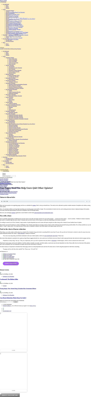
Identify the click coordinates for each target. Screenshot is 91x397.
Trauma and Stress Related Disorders (8, 192)
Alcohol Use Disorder (13, 16)
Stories (7, 6)
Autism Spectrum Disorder (15, 92)
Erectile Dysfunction (13, 27)
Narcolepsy (11, 35)
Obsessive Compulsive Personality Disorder (18, 35)
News (7, 5)
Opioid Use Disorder (13, 28)
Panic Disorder (12, 69)
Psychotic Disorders (10, 120)
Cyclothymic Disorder (13, 76)
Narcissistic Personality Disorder (16, 117)
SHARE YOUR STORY (11, 263)
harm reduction (21, 233)
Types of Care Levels (13, 62)
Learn (4, 9)
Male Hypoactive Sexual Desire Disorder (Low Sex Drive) (22, 18)
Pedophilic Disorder (13, 112)
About (7, 43)
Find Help (5, 35)
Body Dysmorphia (13, 106)
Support (7, 45)
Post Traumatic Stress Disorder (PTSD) (17, 33)
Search (4, 173)
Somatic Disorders (10, 138)
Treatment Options (10, 10)
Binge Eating (11, 99)
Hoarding (11, 107)
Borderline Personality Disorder (16, 116)
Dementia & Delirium (10, 80)
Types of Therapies (13, 60)
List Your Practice (10, 41)
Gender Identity (9, 102)
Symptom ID (9, 159)
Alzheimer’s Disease (13, 81)
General (4, 285)
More (4, 42)
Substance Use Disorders (11, 141)
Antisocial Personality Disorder (16, 115)
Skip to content (3, 0)
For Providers (6, 38)
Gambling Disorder (13, 23)
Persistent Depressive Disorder (15, 87)
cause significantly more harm (50, 235)
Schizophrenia (12, 121)
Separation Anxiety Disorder (15, 70)
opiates (34, 205)
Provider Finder (9, 158)
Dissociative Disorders (11, 94)
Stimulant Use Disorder (14, 31)
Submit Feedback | (7, 305)
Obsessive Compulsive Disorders (13, 104)
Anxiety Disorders (10, 65)
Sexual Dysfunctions (10, 122)
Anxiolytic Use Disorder (14, 19)
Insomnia (11, 134)
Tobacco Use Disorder (14, 34)
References (3, 251)
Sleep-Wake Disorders (11, 132)
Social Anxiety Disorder (14, 71)
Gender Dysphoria (13, 103)
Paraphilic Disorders (10, 111)
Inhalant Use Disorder (13, 25)
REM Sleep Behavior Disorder (15, 136)
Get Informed (6, 4)
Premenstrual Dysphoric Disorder (16, 88)
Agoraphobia (11, 13)
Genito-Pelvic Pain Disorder (15, 36)
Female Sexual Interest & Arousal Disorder (18, 129)
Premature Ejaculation (13, 39)
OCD (10, 108)
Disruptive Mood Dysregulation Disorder (18, 84)
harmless (13, 212)
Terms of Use (33, 305)
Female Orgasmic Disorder (15, 29)
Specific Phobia (12, 72)
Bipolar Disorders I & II (14, 14)
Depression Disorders (10, 83)
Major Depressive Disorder (15, 22)
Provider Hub (9, 40)
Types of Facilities (13, 61)
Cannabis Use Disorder (14, 21)
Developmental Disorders (11, 89)
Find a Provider (12, 64)
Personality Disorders (10, 113)
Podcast (7, 8)
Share (14, 253)
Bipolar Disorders (10, 74)
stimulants (54, 240)
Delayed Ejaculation (13, 24)
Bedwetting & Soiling (13, 15)
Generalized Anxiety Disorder (15, 67)
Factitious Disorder (13, 37)
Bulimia (10, 101)
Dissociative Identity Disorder (15, 20)
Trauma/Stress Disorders (11, 154)
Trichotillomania (12, 109)
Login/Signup (6, 171)
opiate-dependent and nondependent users (43, 212)
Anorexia (11, 98)
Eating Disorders (9, 97)
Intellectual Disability (13, 93)
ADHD (10, 90)
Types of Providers (13, 58)
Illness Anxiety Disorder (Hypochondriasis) (18, 32)
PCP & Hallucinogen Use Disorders (17, 12)
